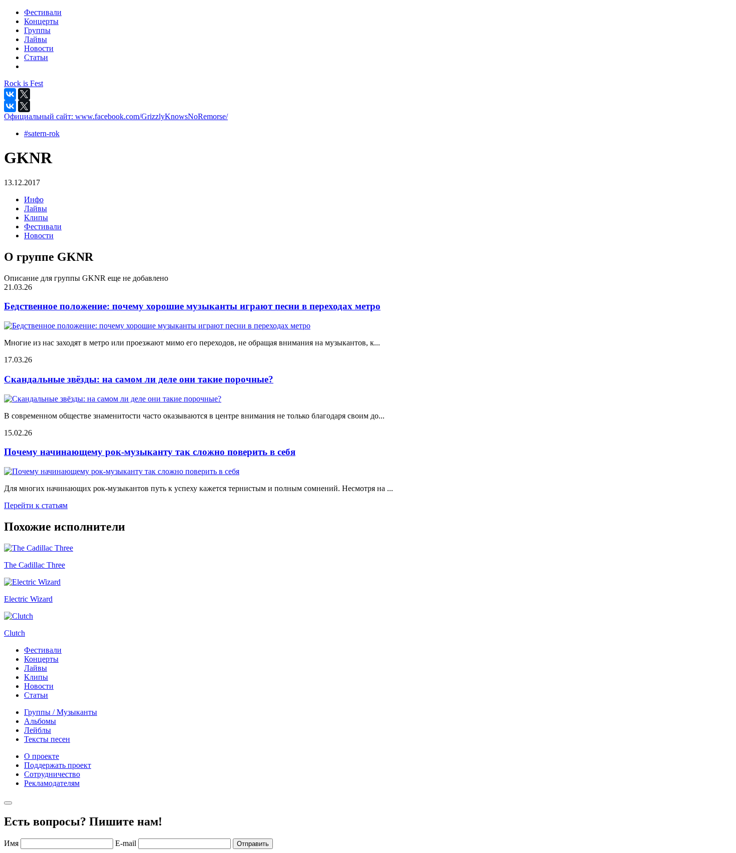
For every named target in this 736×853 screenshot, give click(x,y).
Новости (39, 235)
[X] (24, 94)
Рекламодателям (52, 783)
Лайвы (35, 208)
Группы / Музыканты (60, 712)
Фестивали (43, 226)
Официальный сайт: (116, 116)
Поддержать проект (57, 765)
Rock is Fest (23, 83)
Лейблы (37, 730)
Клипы (36, 217)
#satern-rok (42, 133)
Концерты (41, 659)
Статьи (36, 695)
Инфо (34, 199)
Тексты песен (47, 739)
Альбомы (40, 721)
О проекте (41, 756)
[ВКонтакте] (10, 94)
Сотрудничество (52, 774)
